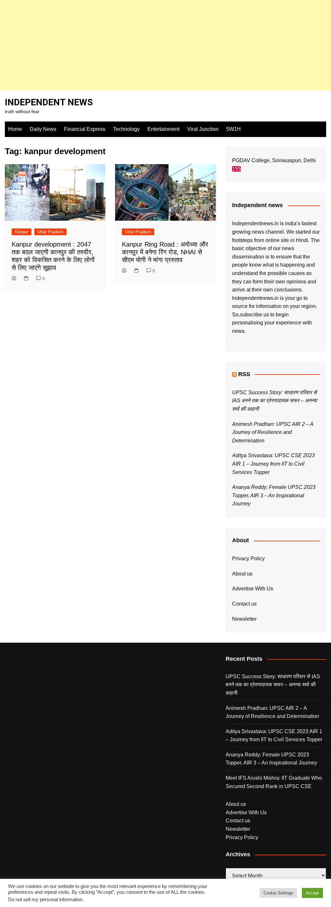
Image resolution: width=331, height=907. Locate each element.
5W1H (233, 129)
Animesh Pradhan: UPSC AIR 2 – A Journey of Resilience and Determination (272, 432)
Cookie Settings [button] (278, 893)
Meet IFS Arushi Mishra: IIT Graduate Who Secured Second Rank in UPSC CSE (274, 782)
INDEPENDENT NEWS (49, 102)
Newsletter (244, 619)
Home (15, 129)
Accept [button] (312, 893)
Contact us (244, 603)
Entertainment (163, 129)
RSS (244, 374)
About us (242, 573)
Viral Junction (203, 129)
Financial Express (84, 129)
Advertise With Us (252, 588)
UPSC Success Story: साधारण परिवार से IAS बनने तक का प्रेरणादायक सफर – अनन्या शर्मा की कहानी (274, 401)
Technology (126, 129)
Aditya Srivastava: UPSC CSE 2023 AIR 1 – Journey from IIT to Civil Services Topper (273, 464)
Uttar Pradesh (50, 231)
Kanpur (21, 231)
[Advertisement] (165, 45)
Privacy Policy (248, 558)
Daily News (43, 129)
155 (236, 169)
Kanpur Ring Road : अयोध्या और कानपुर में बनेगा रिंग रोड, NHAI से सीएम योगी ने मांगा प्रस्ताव (165, 252)
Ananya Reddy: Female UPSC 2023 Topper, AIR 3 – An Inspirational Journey (273, 495)
